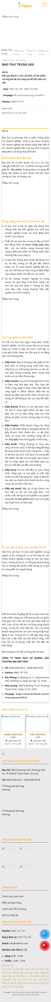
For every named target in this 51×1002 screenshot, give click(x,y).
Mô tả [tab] (5, 131)
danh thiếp (31, 244)
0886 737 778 (18, 930)
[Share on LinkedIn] (29, 119)
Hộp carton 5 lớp (38, 736)
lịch (41, 270)
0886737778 (17, 101)
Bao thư (14, 113)
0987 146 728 (15, 88)
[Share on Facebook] (9, 119)
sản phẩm (23, 498)
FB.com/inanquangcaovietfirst (29, 95)
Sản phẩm (21, 60)
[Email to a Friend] (19, 119)
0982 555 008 (31, 88)
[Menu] (6, 4)
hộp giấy (13, 439)
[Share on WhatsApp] (4, 119)
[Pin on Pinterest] (24, 119)
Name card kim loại (13, 736)
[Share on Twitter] (14, 119)
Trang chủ (7, 60)
